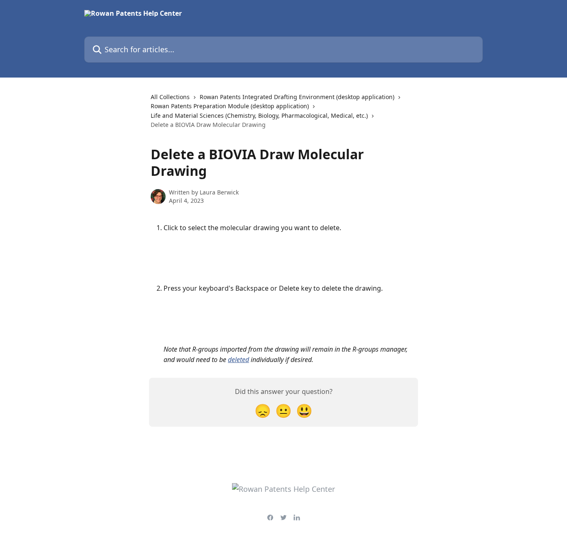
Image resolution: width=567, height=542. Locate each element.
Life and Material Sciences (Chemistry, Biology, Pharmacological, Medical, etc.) (259, 115)
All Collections (170, 97)
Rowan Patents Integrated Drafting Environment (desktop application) (297, 97)
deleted (238, 359)
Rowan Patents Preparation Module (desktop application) (230, 106)
